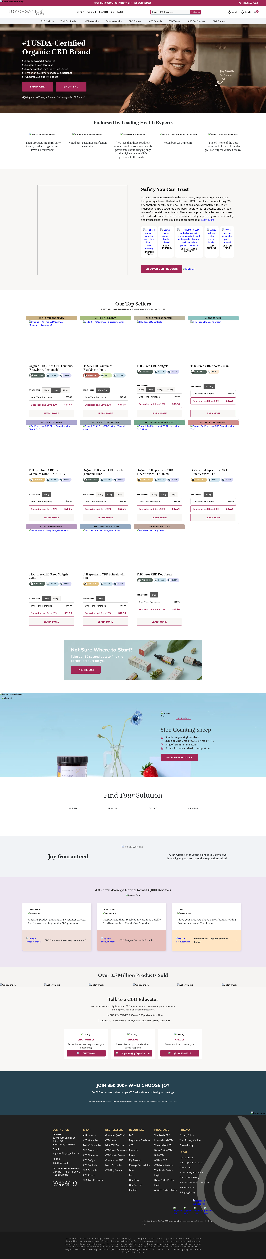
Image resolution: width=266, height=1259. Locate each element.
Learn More (207, 219)
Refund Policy (187, 1187)
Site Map (161, 1221)
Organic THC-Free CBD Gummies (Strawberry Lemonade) (51, 367)
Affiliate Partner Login (165, 1190)
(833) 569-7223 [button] (182, 1053)
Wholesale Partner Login (164, 1173)
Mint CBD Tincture (114, 1145)
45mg (109, 494)
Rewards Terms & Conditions (195, 1182)
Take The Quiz (86, 669)
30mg (46, 494)
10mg (46, 390)
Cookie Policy (186, 1145)
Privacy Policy (172, 1101)
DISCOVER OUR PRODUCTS (162, 268)
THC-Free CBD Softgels (152, 366)
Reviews (133, 1155)
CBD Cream (89, 1175)
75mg (119, 494)
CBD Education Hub (172, 1221)
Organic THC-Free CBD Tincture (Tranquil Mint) (104, 472)
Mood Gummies (113, 1165)
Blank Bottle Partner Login (164, 1183)
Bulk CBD (159, 1155)
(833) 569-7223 (60, 1162)
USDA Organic (218, 21)
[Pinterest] (74, 1183)
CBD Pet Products (196, 21)
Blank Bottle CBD (163, 1150)
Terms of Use (186, 1157)
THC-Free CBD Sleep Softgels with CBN (48, 576)
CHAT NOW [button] (89, 1053)
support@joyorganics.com (66, 1153)
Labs (131, 1170)
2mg (154, 595)
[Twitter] (61, 1183)
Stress (193, 808)
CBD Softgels (155, 21)
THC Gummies (90, 1170)
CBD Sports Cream (115, 1155)
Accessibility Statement (192, 1172)
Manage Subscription (140, 1165)
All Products (89, 1135)
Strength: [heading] (34, 390)
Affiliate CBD (160, 1160)
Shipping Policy (187, 1192)
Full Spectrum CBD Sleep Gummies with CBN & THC (47, 472)
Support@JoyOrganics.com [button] (135, 1053)
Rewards (133, 1150)
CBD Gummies (92, 21)
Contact (133, 1190)
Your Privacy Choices (190, 1140)
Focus (113, 808)
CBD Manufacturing (164, 1165)
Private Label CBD (163, 1140)
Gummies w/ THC (114, 1160)
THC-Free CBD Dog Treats (154, 574)
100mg (170, 389)
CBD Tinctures (135, 21)
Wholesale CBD (162, 1135)
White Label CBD (163, 1145)
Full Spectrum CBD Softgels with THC (104, 576)
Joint (153, 808)
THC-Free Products (69, 21)
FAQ (131, 1135)
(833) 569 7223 (250, 3)
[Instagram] (67, 1183)
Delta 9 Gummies (114, 21)
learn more (51, 413)
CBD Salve (110, 1140)
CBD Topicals (175, 21)
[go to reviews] (32, 383)
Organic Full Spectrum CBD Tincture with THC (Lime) (155, 472)
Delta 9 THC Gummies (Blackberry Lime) (97, 367)
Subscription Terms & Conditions (191, 1165)
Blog (131, 1175)
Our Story (134, 1180)
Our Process (135, 1185)
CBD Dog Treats (113, 1170)
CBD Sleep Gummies (116, 1150)
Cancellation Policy (189, 1177)
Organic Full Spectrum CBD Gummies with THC (208, 472)
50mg (65, 390)
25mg (55, 390)
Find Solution (133, 795)
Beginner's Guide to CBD (139, 1143)
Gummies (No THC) (115, 1135)
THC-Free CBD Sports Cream (210, 366)
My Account (135, 1160)
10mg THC (103, 390)
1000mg (209, 386)
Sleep (72, 808)
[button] (263, 3)
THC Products (47, 21)
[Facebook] (55, 1183)
